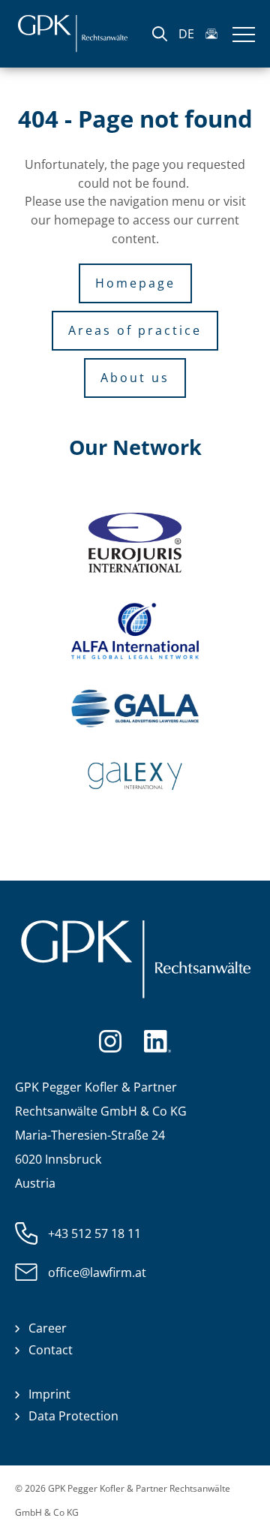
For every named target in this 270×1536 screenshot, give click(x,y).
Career (47, 1328)
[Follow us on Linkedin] (157, 1040)
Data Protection (73, 1416)
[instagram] (110, 1040)
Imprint (49, 1394)
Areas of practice (135, 330)
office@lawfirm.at (97, 1272)
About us (135, 377)
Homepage (135, 283)
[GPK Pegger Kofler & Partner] (72, 33)
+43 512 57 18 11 (94, 1233)
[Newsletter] (212, 34)
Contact (50, 1350)
